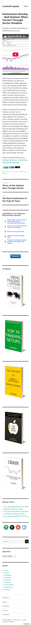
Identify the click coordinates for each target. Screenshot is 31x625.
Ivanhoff (7, 171)
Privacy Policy (8, 585)
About (6, 570)
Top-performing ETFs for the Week (16, 506)
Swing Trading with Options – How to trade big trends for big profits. (15, 160)
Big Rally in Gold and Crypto (13, 509)
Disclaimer (7, 575)
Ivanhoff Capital (10, 6)
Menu (26, 6)
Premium (7, 582)
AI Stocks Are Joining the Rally (14, 514)
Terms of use (8, 587)
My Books (7, 580)
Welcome (7, 589)
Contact (6, 573)
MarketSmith (15, 30)
